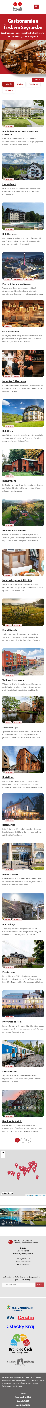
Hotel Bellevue (9, 234)
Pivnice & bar (33, 84)
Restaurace (9, 90)
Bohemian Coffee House (14, 381)
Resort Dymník (9, 630)
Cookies (23, 1393)
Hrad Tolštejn (8, 925)
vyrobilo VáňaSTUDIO (23, 1405)
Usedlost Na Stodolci (12, 1121)
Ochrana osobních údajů (23, 1397)
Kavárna (20, 84)
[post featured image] (23, 113)
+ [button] (3, 1152)
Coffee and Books (10, 332)
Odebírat (39, 1284)
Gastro (7, 279)
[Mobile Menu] (36, 7)
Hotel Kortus (8, 825)
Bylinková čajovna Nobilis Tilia (17, 580)
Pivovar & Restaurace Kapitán (16, 284)
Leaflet (28, 1195)
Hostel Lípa (8, 777)
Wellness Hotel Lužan (13, 680)
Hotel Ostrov (8, 431)
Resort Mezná (9, 184)
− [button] (3, 1156)
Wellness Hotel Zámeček (14, 531)
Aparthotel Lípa (10, 728)
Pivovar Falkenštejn (12, 1022)
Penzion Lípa (8, 972)
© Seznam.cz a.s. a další (38, 1195)
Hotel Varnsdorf (10, 875)
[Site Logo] (17, 6)
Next (28, 1140)
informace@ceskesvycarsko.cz (23, 1254)
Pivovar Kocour (9, 1072)
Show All (8, 84)
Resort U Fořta (9, 481)
